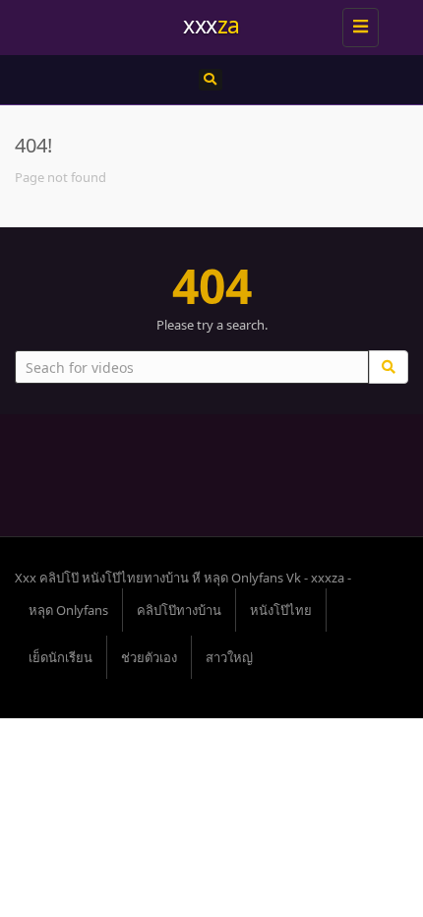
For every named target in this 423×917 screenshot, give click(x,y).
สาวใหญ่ (229, 657)
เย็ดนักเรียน (60, 657)
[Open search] (210, 80)
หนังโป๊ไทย (281, 610)
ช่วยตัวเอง (149, 657)
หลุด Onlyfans (68, 610)
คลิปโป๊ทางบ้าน (179, 610)
